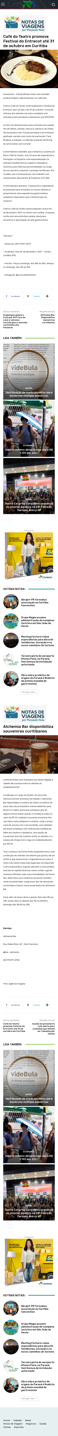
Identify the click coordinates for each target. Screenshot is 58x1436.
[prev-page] (5, 520)
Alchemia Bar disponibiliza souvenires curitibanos (48, 319)
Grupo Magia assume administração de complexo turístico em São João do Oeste (37, 622)
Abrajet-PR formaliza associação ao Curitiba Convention (34, 602)
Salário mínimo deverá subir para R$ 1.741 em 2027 (29, 451)
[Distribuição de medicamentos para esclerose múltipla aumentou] (29, 371)
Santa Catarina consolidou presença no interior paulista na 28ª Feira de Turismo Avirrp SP (29, 507)
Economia (28, 445)
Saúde (28, 388)
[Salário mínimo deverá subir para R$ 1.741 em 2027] (29, 428)
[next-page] (10, 520)
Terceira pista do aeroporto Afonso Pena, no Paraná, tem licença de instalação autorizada (37, 660)
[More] (47, 296)
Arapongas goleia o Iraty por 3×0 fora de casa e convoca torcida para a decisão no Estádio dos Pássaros (15, 321)
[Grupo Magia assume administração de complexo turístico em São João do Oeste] (11, 621)
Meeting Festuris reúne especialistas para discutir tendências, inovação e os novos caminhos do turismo (37, 641)
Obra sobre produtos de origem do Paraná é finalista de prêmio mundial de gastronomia (37, 679)
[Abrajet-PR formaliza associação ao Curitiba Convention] (11, 602)
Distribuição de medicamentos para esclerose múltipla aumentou (29, 394)
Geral (28, 499)
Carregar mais (27, 692)
